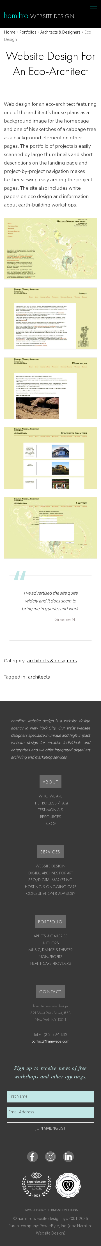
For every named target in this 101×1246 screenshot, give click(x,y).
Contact (50, 992)
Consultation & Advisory (50, 893)
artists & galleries (51, 935)
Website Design (50, 866)
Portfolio (50, 922)
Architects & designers (60, 33)
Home (9, 33)
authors (50, 942)
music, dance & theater (50, 949)
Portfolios (27, 33)
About (50, 782)
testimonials (50, 809)
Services (50, 852)
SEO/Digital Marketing (50, 879)
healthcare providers (50, 963)
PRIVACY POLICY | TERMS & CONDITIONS (51, 1210)
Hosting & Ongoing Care (50, 886)
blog (50, 823)
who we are (50, 796)
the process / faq (50, 803)
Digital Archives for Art (50, 873)
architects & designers (52, 661)
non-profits (51, 956)
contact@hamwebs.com (50, 1042)
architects (39, 678)
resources (50, 816)
